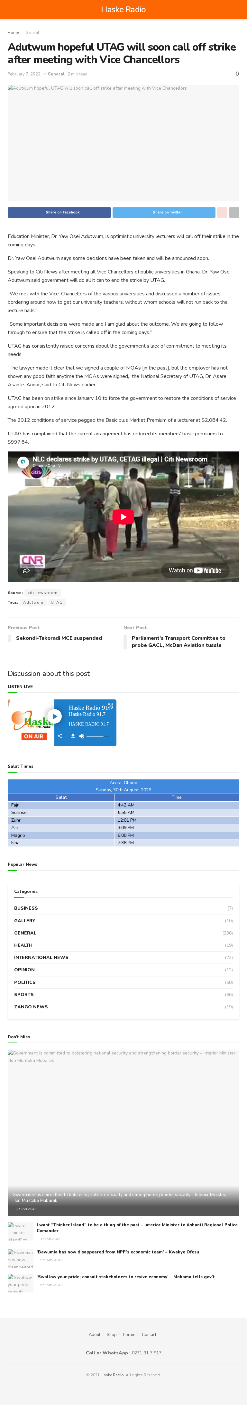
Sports (24, 995)
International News (41, 958)
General (32, 32)
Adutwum (33, 602)
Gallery (24, 921)
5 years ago (50, 1260)
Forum (129, 1335)
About (94, 1335)
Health (23, 945)
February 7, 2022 (24, 74)
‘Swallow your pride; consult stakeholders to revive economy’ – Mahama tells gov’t (126, 1277)
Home (13, 32)
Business (26, 908)
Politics (25, 982)
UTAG (57, 602)
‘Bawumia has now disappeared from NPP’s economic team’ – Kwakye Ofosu (118, 1252)
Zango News (31, 1007)
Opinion (24, 970)
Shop (112, 1335)
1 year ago (25, 1209)
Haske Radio (123, 9)
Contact (149, 1335)
